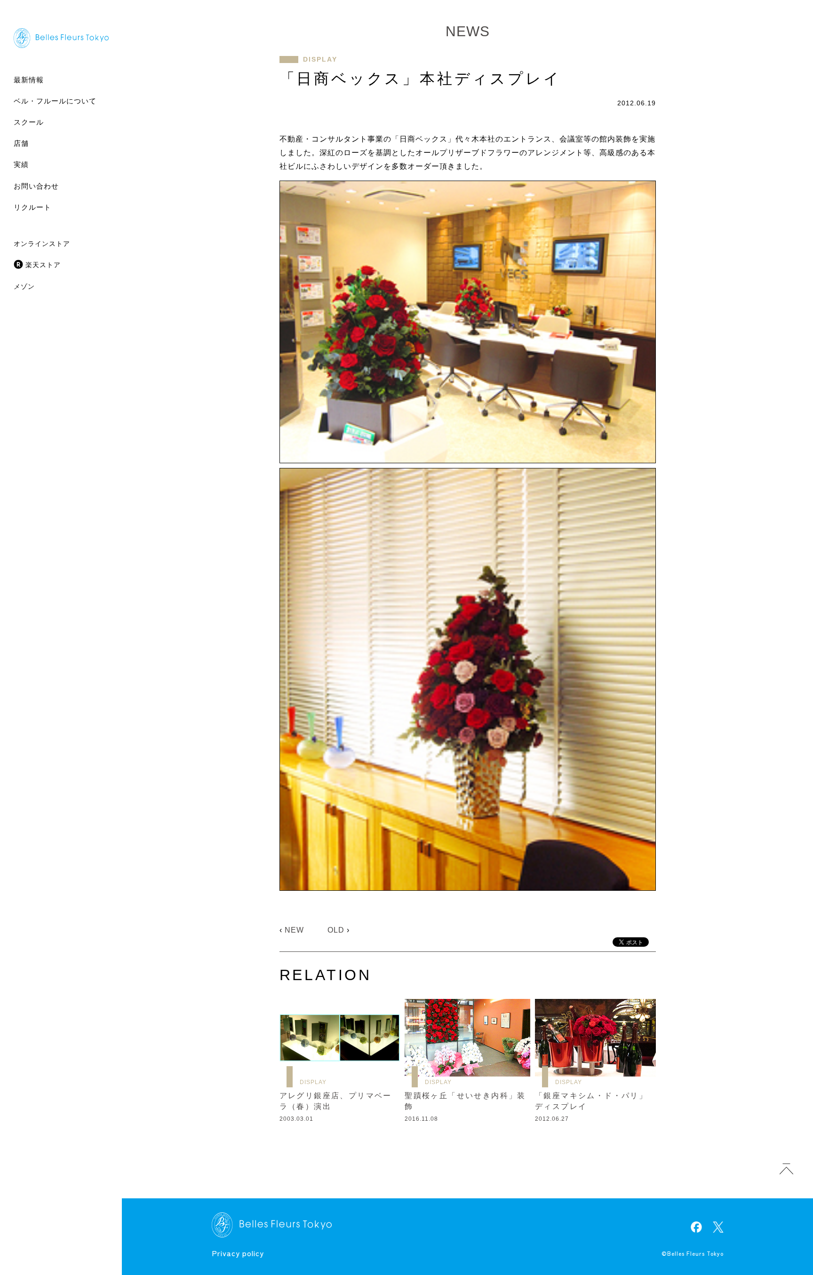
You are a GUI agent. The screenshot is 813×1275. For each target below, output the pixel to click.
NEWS (468, 31)
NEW (294, 930)
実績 (21, 164)
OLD (335, 930)
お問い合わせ (36, 186)
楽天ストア (43, 265)
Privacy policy (238, 1253)
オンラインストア (42, 243)
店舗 (21, 143)
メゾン (24, 286)
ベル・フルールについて (55, 101)
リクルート (32, 207)
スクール (29, 122)
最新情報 (29, 80)
